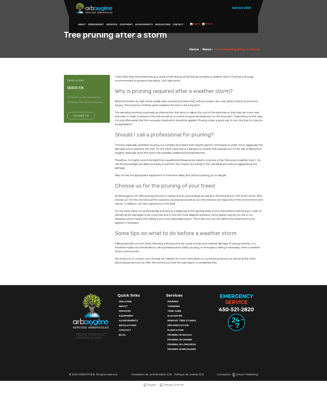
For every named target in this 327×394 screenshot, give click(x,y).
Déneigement (96, 24)
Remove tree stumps (181, 320)
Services (111, 24)
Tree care (174, 311)
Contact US (81, 115)
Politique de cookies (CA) (189, 374)
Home (194, 49)
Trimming (173, 306)
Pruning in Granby (179, 339)
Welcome (125, 301)
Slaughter (174, 315)
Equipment (126, 24)
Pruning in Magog (179, 334)
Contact (178, 24)
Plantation (175, 330)
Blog (122, 334)
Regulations (162, 24)
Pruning (172, 301)
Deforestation (178, 325)
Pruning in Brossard (181, 349)
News (206, 49)
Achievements (144, 24)
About (82, 24)
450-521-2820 (236, 309)
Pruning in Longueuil (181, 344)
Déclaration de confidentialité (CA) (151, 374)
